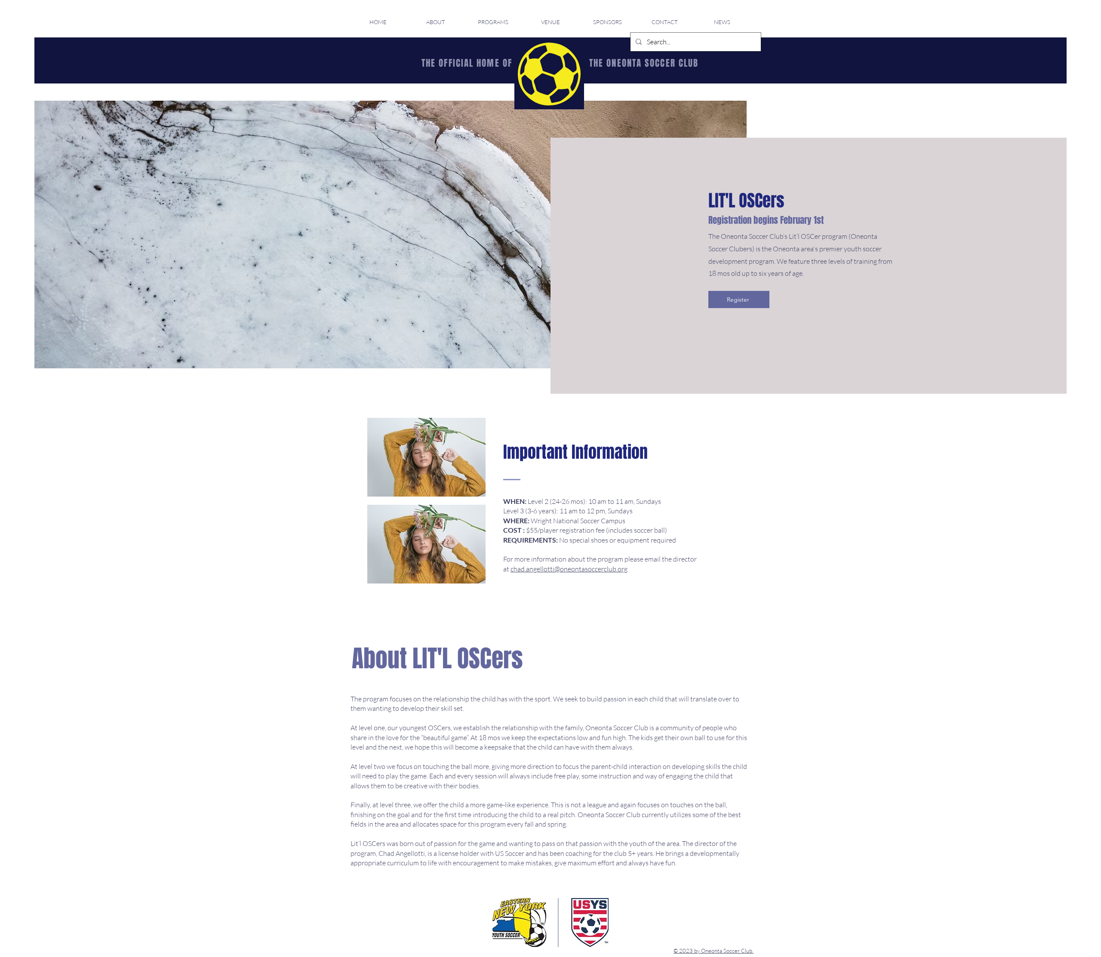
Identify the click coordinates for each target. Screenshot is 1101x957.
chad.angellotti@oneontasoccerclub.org (569, 569)
